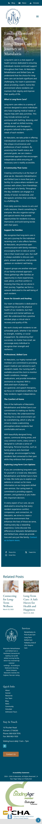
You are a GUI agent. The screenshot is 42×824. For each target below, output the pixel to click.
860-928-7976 (14, 733)
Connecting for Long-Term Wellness (9, 601)
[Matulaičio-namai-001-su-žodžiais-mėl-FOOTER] (11, 627)
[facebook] (4, 746)
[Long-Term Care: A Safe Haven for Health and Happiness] (31, 586)
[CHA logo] (18, 807)
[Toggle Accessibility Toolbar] (38, 820)
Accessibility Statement (21, 773)
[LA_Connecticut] (21, 782)
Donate (36, 3)
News (24, 3)
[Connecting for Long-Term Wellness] (11, 586)
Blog (13, 3)
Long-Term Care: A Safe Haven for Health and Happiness (30, 602)
